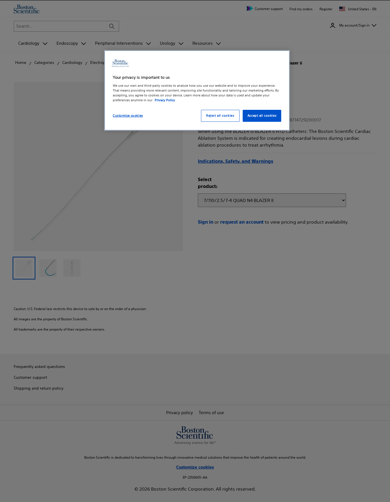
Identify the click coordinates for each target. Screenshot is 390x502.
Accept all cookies (262, 115)
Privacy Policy (165, 100)
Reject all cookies (220, 115)
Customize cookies (128, 115)
